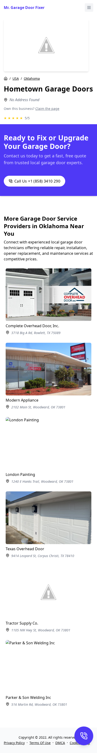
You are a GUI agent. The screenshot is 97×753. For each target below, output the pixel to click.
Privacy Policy (14, 743)
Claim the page (47, 108)
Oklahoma (32, 78)
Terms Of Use (40, 743)
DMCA (60, 743)
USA (15, 78)
